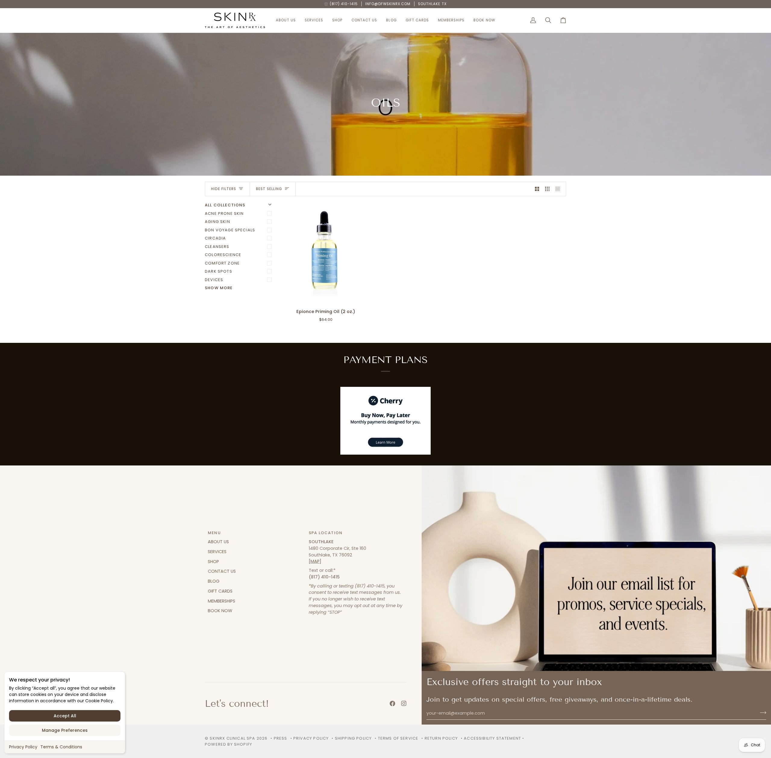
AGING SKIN (217, 221)
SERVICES (217, 552)
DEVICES (214, 280)
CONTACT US (222, 571)
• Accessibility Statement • (492, 738)
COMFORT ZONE (222, 263)
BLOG (214, 581)
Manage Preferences (65, 730)
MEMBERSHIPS (221, 601)
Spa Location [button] (325, 533)
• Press (278, 738)
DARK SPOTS (218, 271)
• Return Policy (439, 738)
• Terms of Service (396, 738)
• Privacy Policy (309, 738)
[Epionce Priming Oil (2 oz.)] (325, 253)
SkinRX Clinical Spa (232, 738)
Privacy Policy (23, 747)
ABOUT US (218, 542)
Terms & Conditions (61, 747)
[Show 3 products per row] (547, 189)
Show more (219, 288)
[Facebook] (392, 703)
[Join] (761, 712)
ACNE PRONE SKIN (224, 213)
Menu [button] (214, 533)
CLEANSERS (217, 246)
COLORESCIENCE (223, 255)
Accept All (65, 716)
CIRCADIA (215, 238)
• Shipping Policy (352, 738)
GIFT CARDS (220, 591)
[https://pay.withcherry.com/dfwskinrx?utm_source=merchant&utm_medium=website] (385, 421)
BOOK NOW (220, 611)
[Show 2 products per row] (537, 189)
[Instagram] (404, 703)
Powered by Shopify (228, 744)
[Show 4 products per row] (559, 189)
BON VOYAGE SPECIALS (230, 230)
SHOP (213, 562)
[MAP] (315, 561)
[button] (285, 20)
